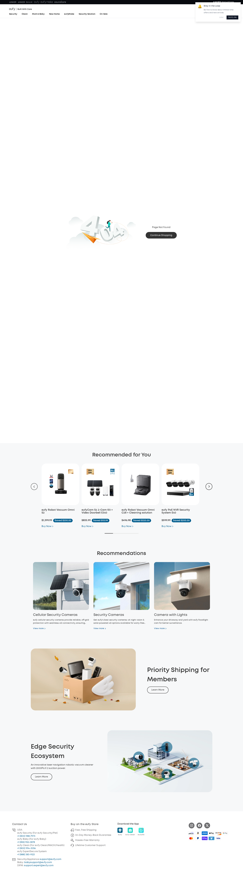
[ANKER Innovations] (223, 2)
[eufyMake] (46, 2)
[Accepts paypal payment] (198, 838)
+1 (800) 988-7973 (26, 836)
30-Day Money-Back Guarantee (93, 835)
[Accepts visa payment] (218, 838)
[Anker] (12, 2)
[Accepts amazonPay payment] (198, 833)
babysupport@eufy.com (38, 862)
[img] (191, 833)
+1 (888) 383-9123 (26, 855)
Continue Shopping (161, 235)
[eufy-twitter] (207, 825)
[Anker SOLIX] (25, 2)
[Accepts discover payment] (218, 833)
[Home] (20, 9)
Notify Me (232, 17)
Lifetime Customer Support (90, 845)
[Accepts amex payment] (205, 833)
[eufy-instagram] (191, 825)
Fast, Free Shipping (85, 830)
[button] (120, 832)
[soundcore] (60, 2)
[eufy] (36, 2)
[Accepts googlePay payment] (225, 833)
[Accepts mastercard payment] (191, 838)
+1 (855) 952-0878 (26, 842)
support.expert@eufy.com (38, 865)
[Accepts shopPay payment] (205, 838)
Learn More (157, 690)
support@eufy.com (50, 859)
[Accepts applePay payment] (211, 833)
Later (221, 17)
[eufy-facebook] (199, 825)
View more (38, 628)
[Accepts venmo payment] (211, 838)
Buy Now (46, 526)
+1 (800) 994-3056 (26, 848)
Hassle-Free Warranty (87, 840)
